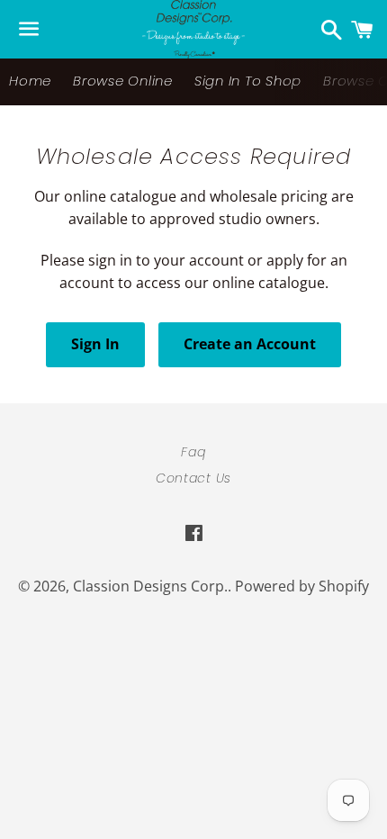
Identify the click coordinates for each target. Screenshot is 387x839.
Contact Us (193, 478)
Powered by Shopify (302, 586)
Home (30, 80)
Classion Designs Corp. (150, 586)
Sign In (95, 344)
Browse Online (123, 80)
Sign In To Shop (248, 80)
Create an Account (250, 344)
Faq (193, 452)
